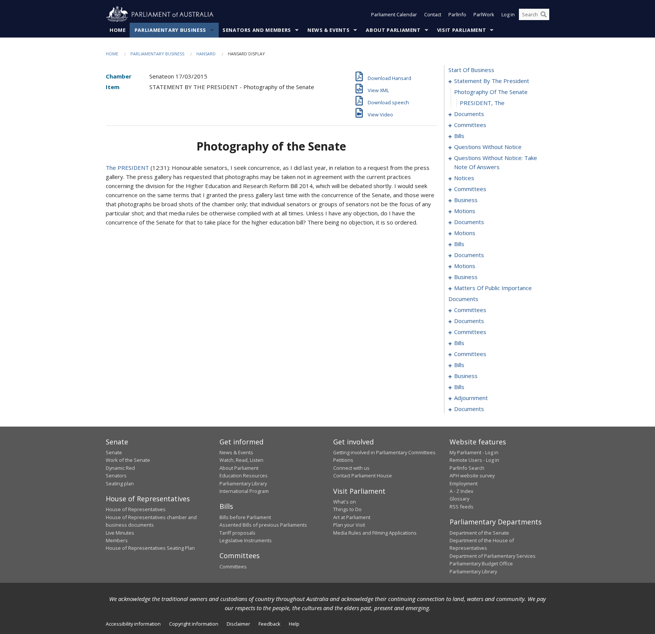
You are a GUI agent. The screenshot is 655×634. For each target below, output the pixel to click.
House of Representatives (136, 509)
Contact (432, 14)
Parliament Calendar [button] (394, 14)
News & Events (328, 30)
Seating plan (120, 483)
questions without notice (488, 147)
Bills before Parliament (245, 517)
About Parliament (393, 30)
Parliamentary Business (170, 30)
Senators (116, 475)
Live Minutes (120, 532)
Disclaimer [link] (238, 623)
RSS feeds (461, 506)
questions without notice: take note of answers (495, 162)
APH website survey (472, 475)
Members (117, 540)
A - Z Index (461, 491)
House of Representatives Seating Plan (150, 548)
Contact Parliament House (362, 475)
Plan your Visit (349, 524)
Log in (508, 14)
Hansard (206, 53)
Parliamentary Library (243, 483)
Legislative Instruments (245, 540)
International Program (244, 491)
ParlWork (483, 14)
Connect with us (351, 468)
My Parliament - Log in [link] (474, 452)
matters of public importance (493, 288)
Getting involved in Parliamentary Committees (384, 452)
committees (470, 125)
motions (464, 211)
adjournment (471, 398)
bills (459, 136)
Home (118, 30)
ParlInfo (457, 14)
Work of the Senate (128, 460)
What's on (344, 501)
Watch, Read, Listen (241, 460)
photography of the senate (491, 92)
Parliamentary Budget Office (481, 563)
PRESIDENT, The (482, 103)
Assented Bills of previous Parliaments (263, 524)
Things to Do (347, 509)
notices (464, 178)
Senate (114, 452)
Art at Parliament (351, 517)
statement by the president (491, 81)
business (466, 200)
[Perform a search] (543, 14)
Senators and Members (257, 30)
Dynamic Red (120, 468)
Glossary (459, 498)
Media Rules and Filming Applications (375, 532)
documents (469, 114)
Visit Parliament (461, 30)
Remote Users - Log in (474, 460)
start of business (471, 70)
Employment (464, 483)
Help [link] (294, 623)
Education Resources (243, 475)
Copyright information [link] (193, 623)
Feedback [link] (269, 623)
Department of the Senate (479, 532)
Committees (233, 566)
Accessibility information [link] (133, 623)
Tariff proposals (237, 532)
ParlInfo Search (467, 468)
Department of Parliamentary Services (493, 555)
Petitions (343, 460)
